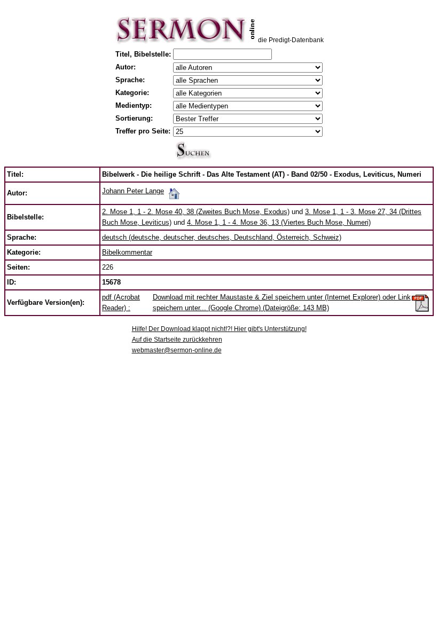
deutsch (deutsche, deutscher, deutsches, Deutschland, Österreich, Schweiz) (221, 237)
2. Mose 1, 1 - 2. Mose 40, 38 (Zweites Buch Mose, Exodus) (196, 212)
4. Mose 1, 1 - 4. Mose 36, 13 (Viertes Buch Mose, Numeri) (279, 222)
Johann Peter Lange (133, 191)
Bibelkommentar (127, 252)
